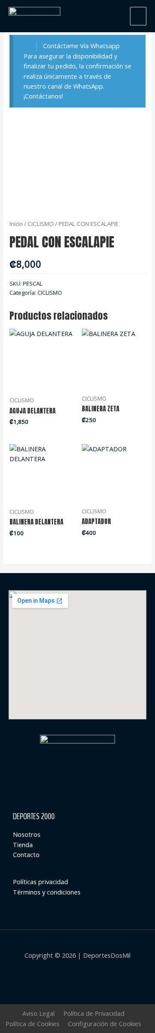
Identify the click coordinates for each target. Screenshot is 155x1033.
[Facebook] (93, 785)
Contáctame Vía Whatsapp (81, 45)
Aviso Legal (38, 1013)
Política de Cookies (32, 1023)
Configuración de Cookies (104, 1023)
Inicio (16, 224)
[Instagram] (62, 785)
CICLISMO (41, 224)
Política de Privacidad (93, 1013)
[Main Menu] (138, 16)
